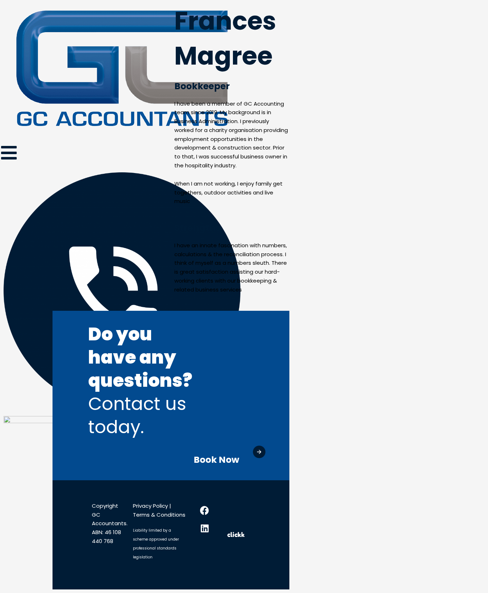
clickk (236, 534)
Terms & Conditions (159, 514)
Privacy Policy (151, 506)
